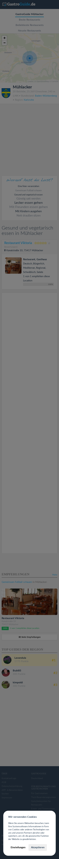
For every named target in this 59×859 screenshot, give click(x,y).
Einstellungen (18, 847)
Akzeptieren (37, 847)
